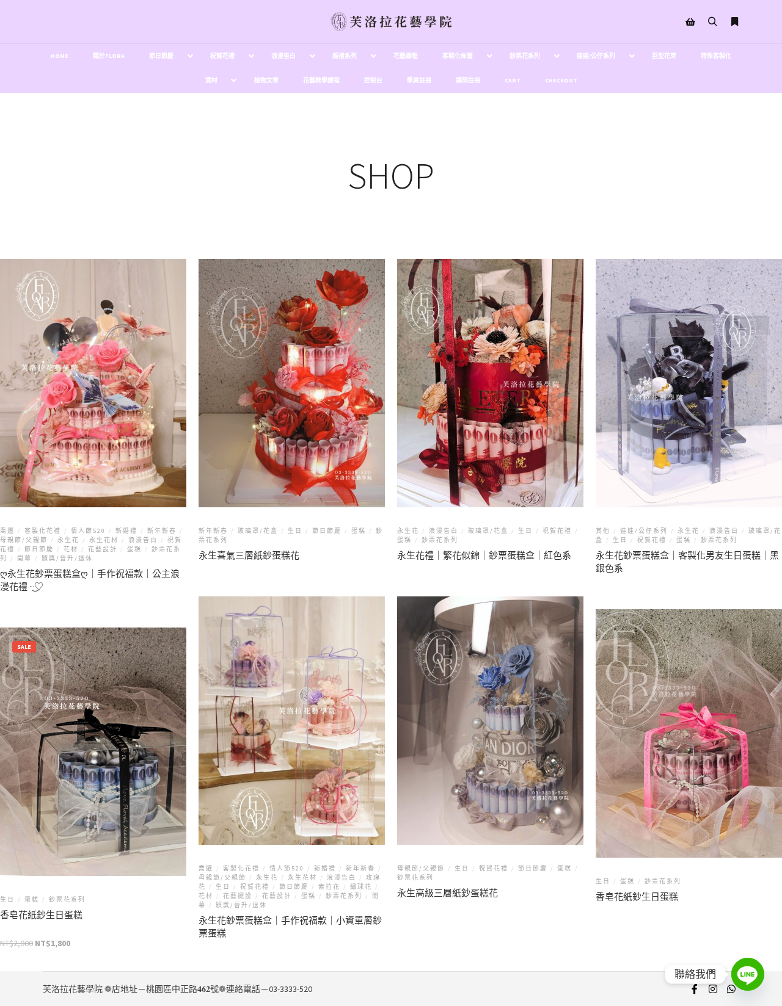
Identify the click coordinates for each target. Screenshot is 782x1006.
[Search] (712, 22)
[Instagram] (713, 989)
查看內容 (93, 390)
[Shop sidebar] (690, 22)
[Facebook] (695, 989)
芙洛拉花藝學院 (73, 988)
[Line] (747, 974)
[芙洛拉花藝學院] (391, 21)
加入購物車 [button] (93, 754)
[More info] (734, 22)
